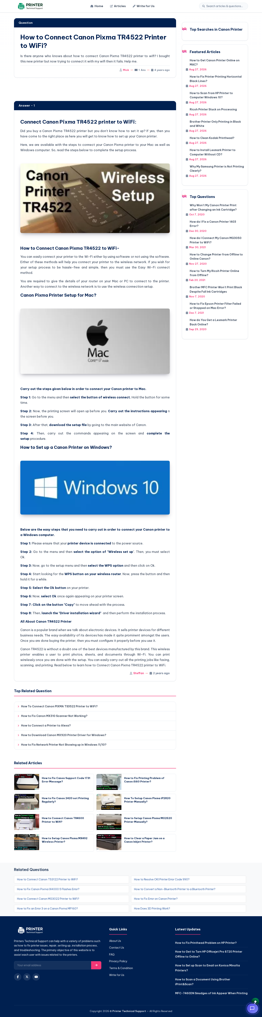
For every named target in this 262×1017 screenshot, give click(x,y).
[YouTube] (36, 977)
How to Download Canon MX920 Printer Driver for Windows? (63, 735)
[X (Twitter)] (26, 977)
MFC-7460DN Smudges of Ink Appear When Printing (211, 993)
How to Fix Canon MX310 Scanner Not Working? (54, 716)
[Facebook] (17, 977)
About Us (115, 941)
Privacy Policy (118, 961)
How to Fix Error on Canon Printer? (156, 898)
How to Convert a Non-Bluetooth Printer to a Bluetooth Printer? (174, 889)
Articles (120, 6)
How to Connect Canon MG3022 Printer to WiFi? (48, 898)
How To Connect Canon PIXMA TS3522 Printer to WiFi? (59, 706)
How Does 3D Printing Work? (152, 908)
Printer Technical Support (129, 1011)
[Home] (30, 6)
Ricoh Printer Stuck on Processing (213, 109)
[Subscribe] (96, 965)
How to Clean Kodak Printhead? (212, 138)
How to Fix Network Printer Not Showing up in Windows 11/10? (63, 744)
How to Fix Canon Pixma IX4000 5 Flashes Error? (48, 889)
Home (99, 6)
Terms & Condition (121, 968)
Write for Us (146, 6)
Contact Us (116, 947)
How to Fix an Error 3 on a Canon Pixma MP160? (47, 908)
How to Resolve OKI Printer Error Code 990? (161, 879)
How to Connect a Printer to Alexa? (46, 725)
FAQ (112, 954)
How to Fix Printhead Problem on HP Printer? (206, 943)
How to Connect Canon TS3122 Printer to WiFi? (47, 879)
